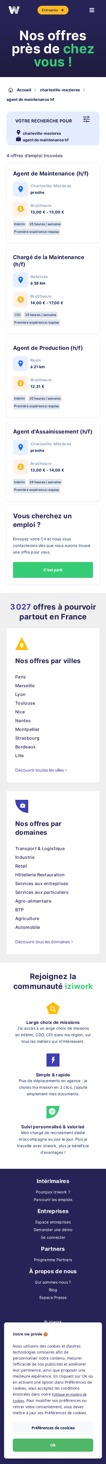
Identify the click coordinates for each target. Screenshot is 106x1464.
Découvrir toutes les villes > (41, 770)
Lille (19, 755)
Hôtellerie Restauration (40, 874)
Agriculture (27, 918)
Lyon (20, 694)
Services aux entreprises (41, 883)
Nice (20, 712)
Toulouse (25, 703)
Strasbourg (27, 738)
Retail (21, 866)
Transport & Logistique (40, 848)
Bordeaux (25, 746)
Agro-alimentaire (33, 901)
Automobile (27, 927)
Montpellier (27, 729)
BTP (19, 909)
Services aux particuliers (41, 892)
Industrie (25, 857)
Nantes (23, 720)
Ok (53, 1445)
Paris (20, 677)
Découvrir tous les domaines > (44, 942)
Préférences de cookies (53, 1427)
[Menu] (91, 10)
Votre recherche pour (43, 121)
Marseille (25, 685)
